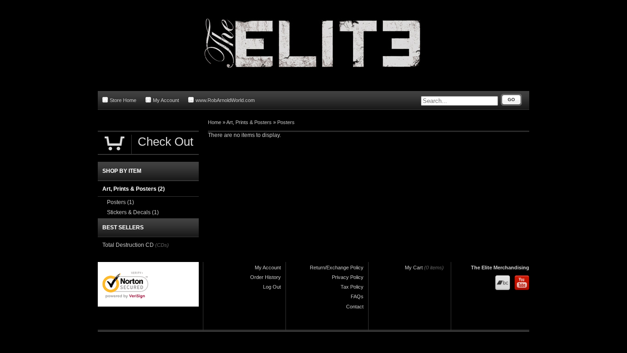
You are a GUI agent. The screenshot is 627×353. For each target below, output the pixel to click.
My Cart (414, 267)
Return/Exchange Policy (337, 267)
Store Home (123, 100)
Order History (265, 277)
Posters (286, 122)
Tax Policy (352, 287)
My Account (166, 100)
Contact (355, 306)
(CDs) (162, 245)
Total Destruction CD (128, 245)
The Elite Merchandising (500, 267)
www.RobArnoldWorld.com (225, 100)
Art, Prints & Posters (249, 122)
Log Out (272, 287)
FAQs (357, 296)
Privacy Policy (348, 277)
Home (214, 122)
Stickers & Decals (133, 212)
